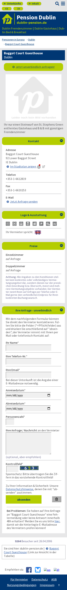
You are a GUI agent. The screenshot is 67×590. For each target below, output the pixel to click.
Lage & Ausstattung (41, 215)
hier (57, 521)
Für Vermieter (19, 579)
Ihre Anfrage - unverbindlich (39, 310)
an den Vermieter (32, 430)
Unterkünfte (12, 3)
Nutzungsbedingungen (21, 585)
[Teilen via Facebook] (30, 570)
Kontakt (45, 141)
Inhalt (34, 3)
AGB (54, 579)
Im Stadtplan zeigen (23, 166)
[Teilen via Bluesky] (39, 570)
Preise (46, 246)
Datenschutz (39, 579)
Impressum (47, 585)
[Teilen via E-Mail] (58, 570)
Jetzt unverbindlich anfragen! (35, 67)
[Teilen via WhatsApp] (48, 570)
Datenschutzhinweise (19, 489)
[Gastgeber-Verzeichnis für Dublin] (8, 18)
